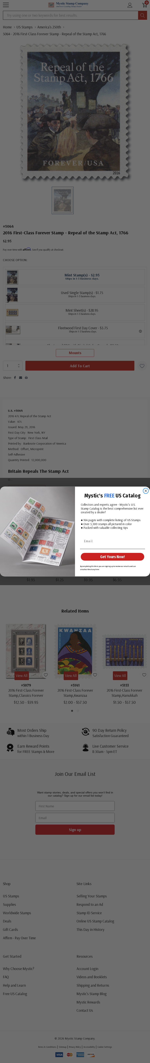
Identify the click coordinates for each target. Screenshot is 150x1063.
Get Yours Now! (112, 556)
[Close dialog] (146, 491)
